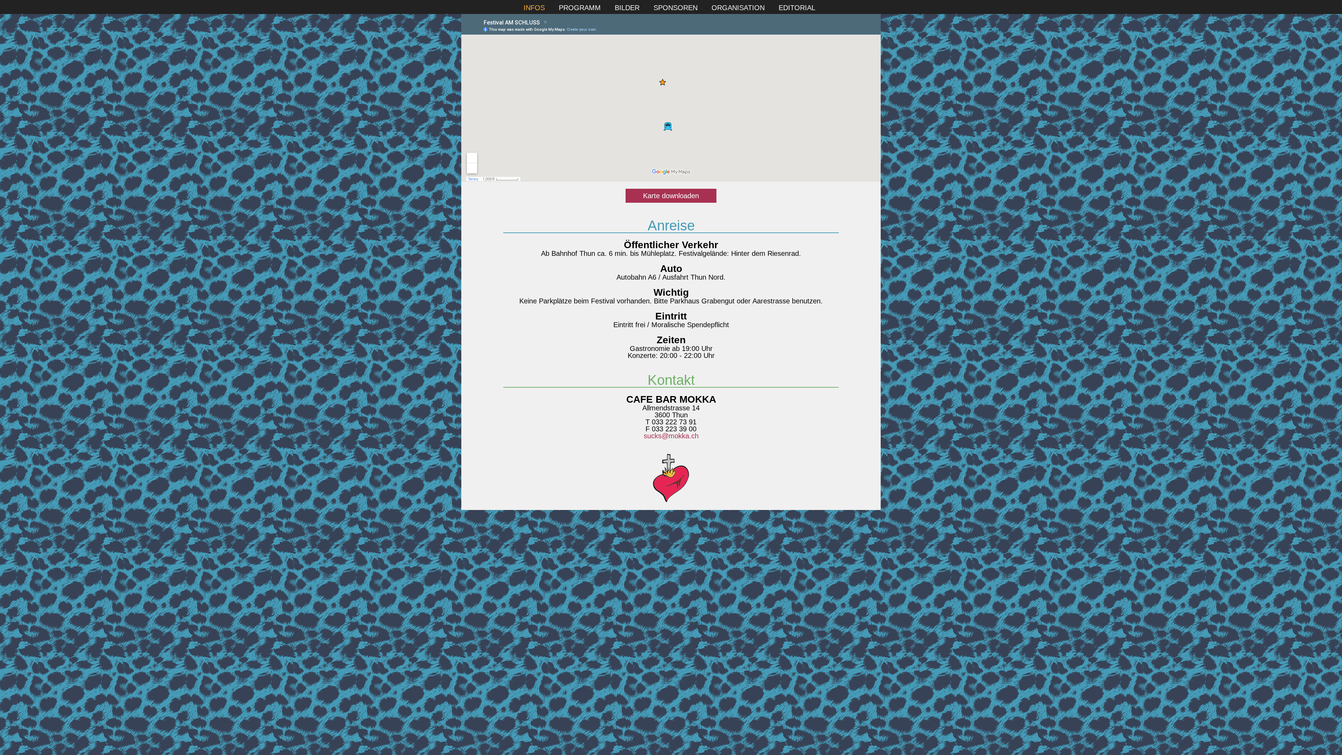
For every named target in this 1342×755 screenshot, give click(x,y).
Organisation (738, 8)
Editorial (797, 8)
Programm (580, 8)
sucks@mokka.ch (671, 436)
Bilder (627, 8)
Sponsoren (676, 8)
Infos (534, 8)
